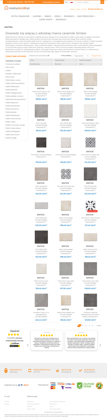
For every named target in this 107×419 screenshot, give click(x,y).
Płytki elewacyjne (12, 86)
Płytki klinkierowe (13, 106)
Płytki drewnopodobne (15, 83)
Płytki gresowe (11, 90)
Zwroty (51, 406)
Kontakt (72, 9)
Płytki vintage (11, 138)
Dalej (99, 325)
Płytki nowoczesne (13, 128)
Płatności (29, 406)
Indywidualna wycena (51, 2)
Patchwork (10, 77)
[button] (21, 16)
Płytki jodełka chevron (15, 96)
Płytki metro (10, 122)
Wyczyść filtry (96, 56)
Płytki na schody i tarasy (15, 125)
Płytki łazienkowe (13, 115)
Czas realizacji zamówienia (57, 401)
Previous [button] (27, 345)
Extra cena (10, 67)
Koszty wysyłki (31, 409)
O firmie (6, 401)
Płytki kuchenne (12, 109)
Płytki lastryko (11, 112)
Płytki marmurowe (13, 119)
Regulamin (30, 401)
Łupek (8, 70)
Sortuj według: (66, 55)
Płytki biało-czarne (13, 80)
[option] (47, 339)
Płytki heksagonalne (14, 93)
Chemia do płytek (13, 64)
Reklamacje (53, 404)
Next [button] (100, 345)
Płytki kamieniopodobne (16, 99)
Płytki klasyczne (12, 103)
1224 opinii (18, 338)
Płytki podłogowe (13, 131)
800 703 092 (29, 2)
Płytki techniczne (13, 135)
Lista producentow (55, 409)
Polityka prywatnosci (33, 404)
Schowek (84, 9)
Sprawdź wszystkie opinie (14, 340)
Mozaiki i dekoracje (13, 74)
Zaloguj (78, 9)
